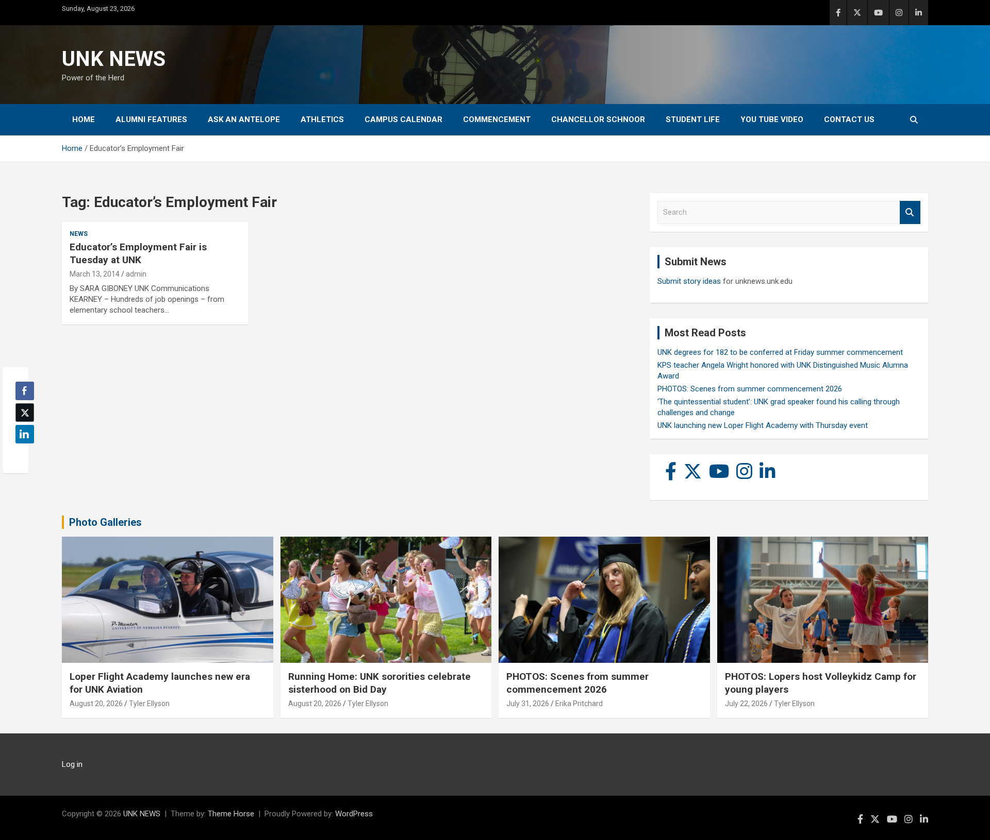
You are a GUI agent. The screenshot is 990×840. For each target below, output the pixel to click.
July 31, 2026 (527, 703)
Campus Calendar (403, 119)
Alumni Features (151, 119)
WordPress (354, 813)
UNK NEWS (114, 59)
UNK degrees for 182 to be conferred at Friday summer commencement (780, 352)
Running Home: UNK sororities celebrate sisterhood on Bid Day (379, 683)
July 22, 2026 (746, 703)
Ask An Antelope (244, 119)
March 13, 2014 (95, 274)
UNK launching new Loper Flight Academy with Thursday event (762, 425)
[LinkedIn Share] (24, 434)
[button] (21, 454)
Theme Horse (231, 813)
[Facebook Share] (24, 391)
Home (83, 119)
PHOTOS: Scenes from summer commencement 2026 (749, 388)
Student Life (693, 119)
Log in (72, 764)
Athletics (322, 119)
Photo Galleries (105, 522)
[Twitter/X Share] (24, 412)
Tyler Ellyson (149, 703)
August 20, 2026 (96, 703)
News (79, 233)
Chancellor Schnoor (598, 119)
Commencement (497, 119)
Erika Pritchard (579, 703)
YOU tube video (771, 119)
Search (910, 212)
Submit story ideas (689, 281)
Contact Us (849, 119)
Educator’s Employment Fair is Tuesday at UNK (138, 253)
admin (136, 274)
